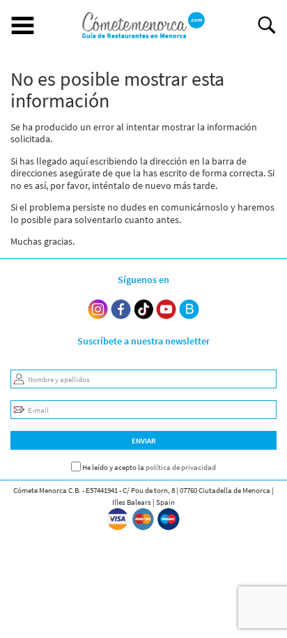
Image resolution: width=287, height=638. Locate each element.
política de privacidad (181, 467)
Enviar (144, 441)
